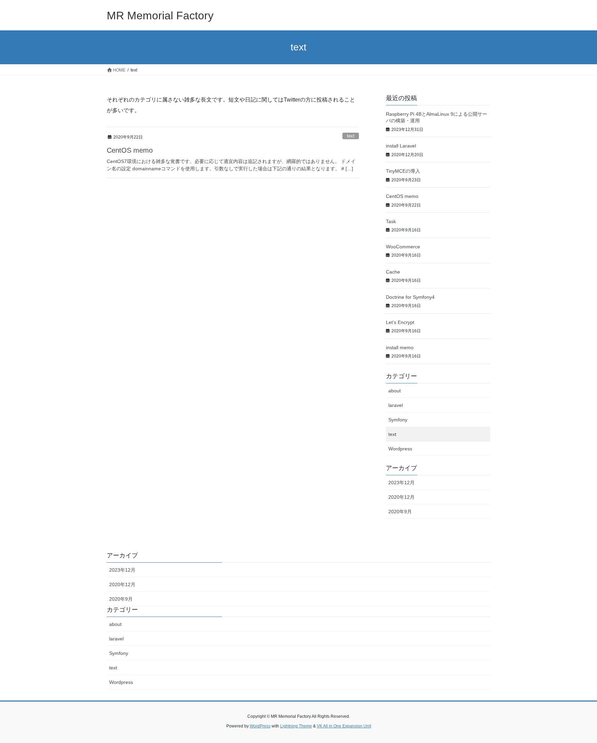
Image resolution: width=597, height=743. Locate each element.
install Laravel (401, 146)
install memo (400, 347)
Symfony (397, 419)
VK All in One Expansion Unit (344, 726)
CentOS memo (130, 150)
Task (391, 221)
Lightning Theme (296, 726)
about (394, 390)
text (350, 136)
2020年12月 (401, 497)
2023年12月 (401, 482)
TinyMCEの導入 (403, 171)
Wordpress (400, 448)
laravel (395, 405)
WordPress (260, 726)
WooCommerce (403, 246)
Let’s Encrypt (400, 322)
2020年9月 (400, 511)
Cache (393, 272)
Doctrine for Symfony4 (410, 297)
